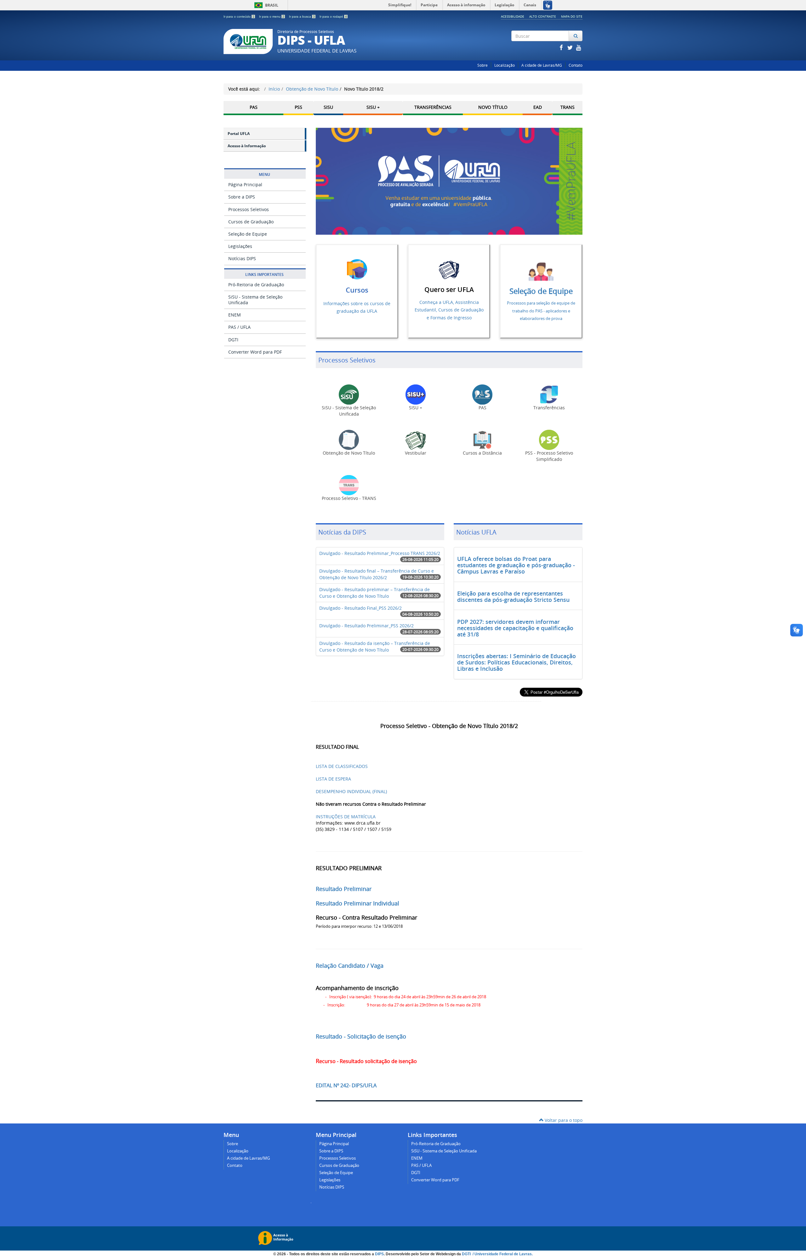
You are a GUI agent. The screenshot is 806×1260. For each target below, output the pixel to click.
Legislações (240, 246)
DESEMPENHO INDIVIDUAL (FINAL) (351, 791)
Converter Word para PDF (255, 352)
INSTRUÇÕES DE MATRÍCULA (346, 817)
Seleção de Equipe (247, 234)
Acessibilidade (512, 16)
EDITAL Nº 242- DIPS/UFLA (346, 1085)
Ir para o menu (271, 16)
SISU (328, 107)
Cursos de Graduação (251, 222)
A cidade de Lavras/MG (541, 65)
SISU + (373, 107)
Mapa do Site (571, 16)
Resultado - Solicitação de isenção (361, 1036)
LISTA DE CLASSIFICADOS (342, 766)
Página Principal (245, 185)
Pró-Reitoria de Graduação (256, 285)
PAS (254, 107)
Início (274, 89)
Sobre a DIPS (241, 197)
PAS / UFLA (239, 327)
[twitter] (570, 47)
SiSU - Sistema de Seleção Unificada (255, 299)
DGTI (233, 340)
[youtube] (578, 47)
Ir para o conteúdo (239, 16)
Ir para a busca (302, 16)
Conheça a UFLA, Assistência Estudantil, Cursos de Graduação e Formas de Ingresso (449, 310)
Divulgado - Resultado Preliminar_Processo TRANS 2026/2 (379, 553)
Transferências (432, 107)
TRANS (567, 107)
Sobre (482, 65)
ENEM (234, 315)
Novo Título (493, 107)
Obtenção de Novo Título (312, 89)
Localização (504, 65)
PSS (298, 107)
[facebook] (561, 47)
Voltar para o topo (562, 1120)
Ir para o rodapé (333, 16)
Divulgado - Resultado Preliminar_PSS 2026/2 (366, 626)
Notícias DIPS (242, 258)
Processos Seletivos (248, 209)
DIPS (379, 1254)
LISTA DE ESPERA (333, 779)
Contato (575, 65)
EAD (537, 107)
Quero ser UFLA (449, 289)
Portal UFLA (239, 133)
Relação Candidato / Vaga (349, 965)
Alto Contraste (542, 16)
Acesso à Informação (247, 145)
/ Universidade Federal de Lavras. (502, 1254)
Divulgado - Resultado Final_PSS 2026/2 (360, 608)
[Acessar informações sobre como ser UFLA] (449, 269)
